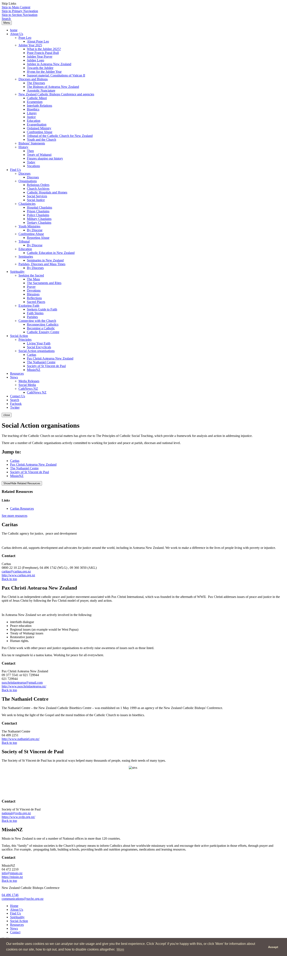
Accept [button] (273, 947)
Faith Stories (35, 313)
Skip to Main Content (16, 7)
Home (14, 906)
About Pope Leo (38, 41)
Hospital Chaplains (39, 207)
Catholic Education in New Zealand (51, 253)
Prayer (31, 286)
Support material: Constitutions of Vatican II (56, 75)
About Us (16, 34)
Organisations (27, 181)
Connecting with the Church (37, 320)
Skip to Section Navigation (19, 15)
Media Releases (28, 381)
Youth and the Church (41, 139)
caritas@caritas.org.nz (16, 571)
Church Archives (38, 188)
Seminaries (25, 256)
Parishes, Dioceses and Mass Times (41, 264)
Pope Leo (24, 37)
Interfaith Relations (39, 105)
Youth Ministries (29, 226)
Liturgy (32, 113)
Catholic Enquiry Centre (43, 332)
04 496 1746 (10, 895)
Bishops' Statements (31, 143)
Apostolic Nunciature (41, 90)
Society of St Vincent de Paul (46, 366)
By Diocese (34, 230)
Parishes (32, 317)
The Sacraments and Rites (44, 283)
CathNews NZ (28, 388)
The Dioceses (36, 83)
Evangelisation (36, 124)
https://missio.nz (12, 877)
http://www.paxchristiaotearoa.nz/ (24, 686)
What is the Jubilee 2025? (44, 49)
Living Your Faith (38, 343)
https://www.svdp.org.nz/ (18, 817)
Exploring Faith (28, 305)
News (14, 377)
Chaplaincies (27, 203)
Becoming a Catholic (41, 328)
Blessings (33, 294)
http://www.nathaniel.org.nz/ (20, 739)
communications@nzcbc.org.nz (22, 898)
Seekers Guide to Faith (42, 309)
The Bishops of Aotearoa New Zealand (53, 86)
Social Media (27, 385)
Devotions (34, 290)
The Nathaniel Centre (41, 362)
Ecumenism (34, 102)
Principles (25, 339)
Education (33, 120)
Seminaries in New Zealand (45, 260)
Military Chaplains (39, 219)
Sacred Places (36, 302)
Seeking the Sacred (31, 275)
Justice (31, 117)
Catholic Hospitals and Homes (47, 192)
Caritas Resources (22, 508)
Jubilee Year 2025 (30, 45)
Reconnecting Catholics (42, 324)
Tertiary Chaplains (39, 222)
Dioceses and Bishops (33, 79)
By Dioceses (35, 268)
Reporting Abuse (38, 237)
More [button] (120, 949)
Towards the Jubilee (40, 68)
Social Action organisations (36, 351)
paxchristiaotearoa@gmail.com (22, 682)
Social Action (19, 336)
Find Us (15, 169)
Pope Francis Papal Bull (43, 53)
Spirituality (17, 271)
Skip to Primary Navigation (20, 11)
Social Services (37, 196)
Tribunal (24, 241)
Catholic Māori (37, 98)
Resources (17, 373)
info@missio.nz (12, 873)
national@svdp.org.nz (16, 813)
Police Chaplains (38, 215)
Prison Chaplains (38, 211)
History (23, 147)
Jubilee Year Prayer (39, 56)
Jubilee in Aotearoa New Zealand (49, 64)
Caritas (31, 354)
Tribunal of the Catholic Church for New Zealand (60, 136)
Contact (15, 932)
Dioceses (24, 173)
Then (30, 151)
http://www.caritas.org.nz (18, 575)
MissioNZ (33, 369)
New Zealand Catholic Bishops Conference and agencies (56, 94)
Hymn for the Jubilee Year (44, 71)
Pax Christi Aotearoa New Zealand (50, 358)
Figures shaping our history (45, 158)
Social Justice (36, 200)
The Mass (33, 279)
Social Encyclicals (39, 347)
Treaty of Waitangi (39, 154)
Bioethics (33, 109)
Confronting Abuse (39, 132)
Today (31, 162)
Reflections (34, 298)
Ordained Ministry (39, 128)
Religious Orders (38, 185)
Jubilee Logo (35, 60)
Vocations (33, 166)
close (6, 415)
